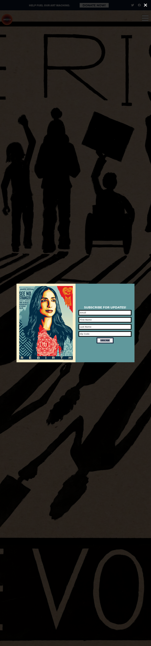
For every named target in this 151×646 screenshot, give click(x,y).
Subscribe (105, 340)
